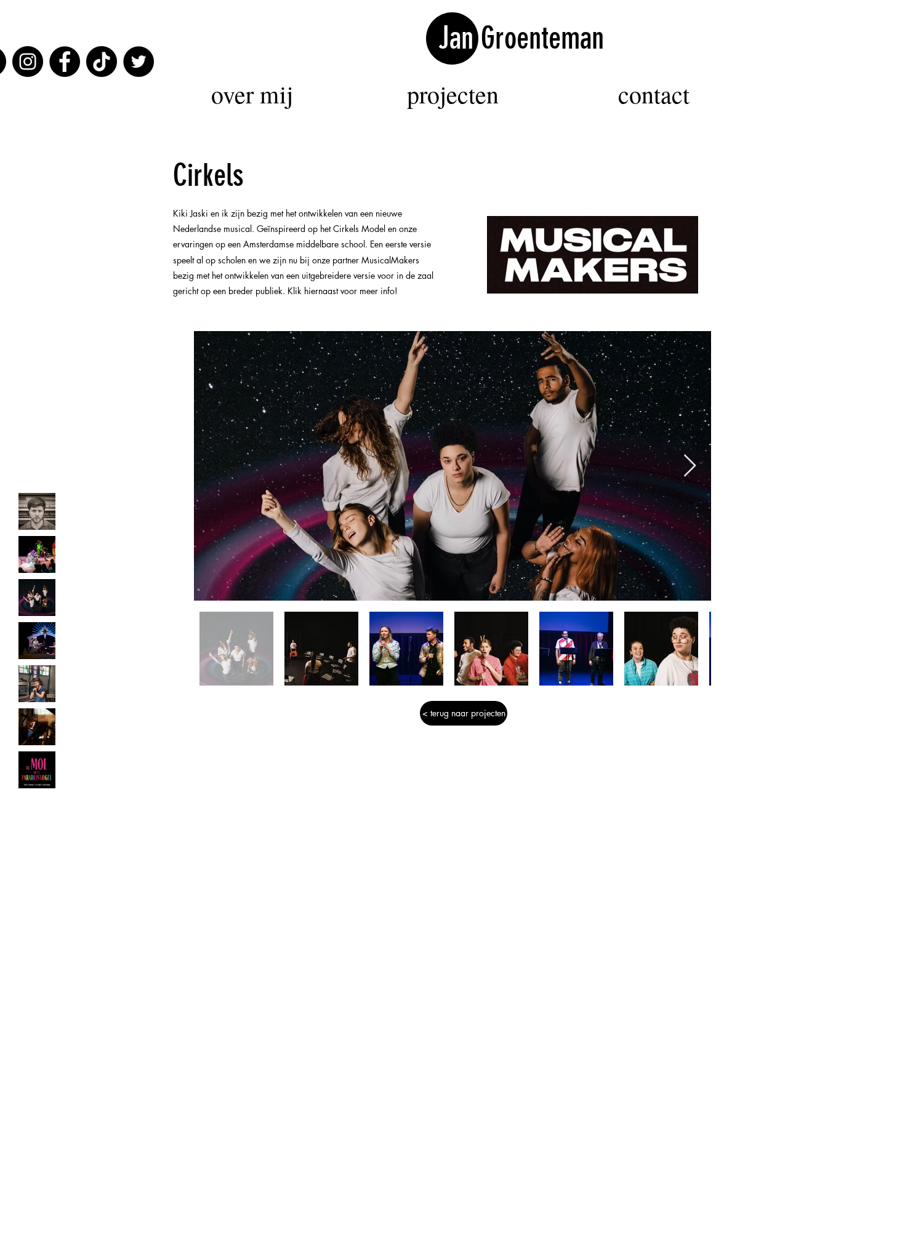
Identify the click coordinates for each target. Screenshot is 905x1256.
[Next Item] (690, 466)
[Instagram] (27, 61)
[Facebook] (64, 61)
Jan (459, 38)
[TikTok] (101, 61)
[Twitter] (138, 61)
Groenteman (542, 38)
